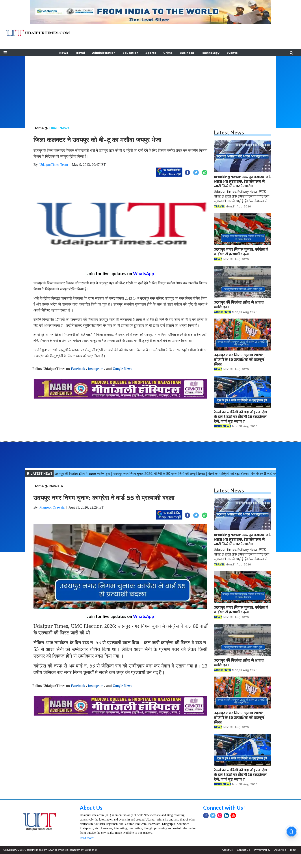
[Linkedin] (226, 815)
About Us (91, 807)
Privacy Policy (262, 849)
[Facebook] (206, 815)
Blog (292, 849)
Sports (150, 52)
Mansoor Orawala (52, 507)
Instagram (95, 369)
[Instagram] (219, 815)
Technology (210, 52)
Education (130, 52)
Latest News (229, 132)
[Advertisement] (150, 87)
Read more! (87, 838)
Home (38, 128)
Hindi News (59, 128)
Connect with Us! (224, 807)
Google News (122, 369)
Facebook (78, 369)
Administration (103, 52)
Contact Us (243, 849)
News (63, 52)
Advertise (280, 849)
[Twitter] (213, 815)
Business (187, 52)
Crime (168, 52)
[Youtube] (233, 815)
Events (232, 52)
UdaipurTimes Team (53, 164)
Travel (80, 52)
